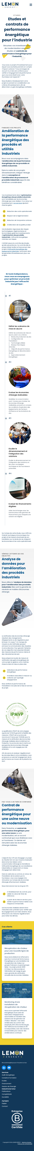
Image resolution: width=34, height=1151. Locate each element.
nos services (17, 203)
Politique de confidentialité (25, 1144)
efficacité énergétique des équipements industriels (14, 250)
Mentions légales (26, 1142)
